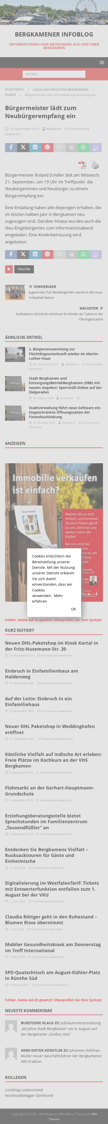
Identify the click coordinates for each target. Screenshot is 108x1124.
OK (73, 609)
